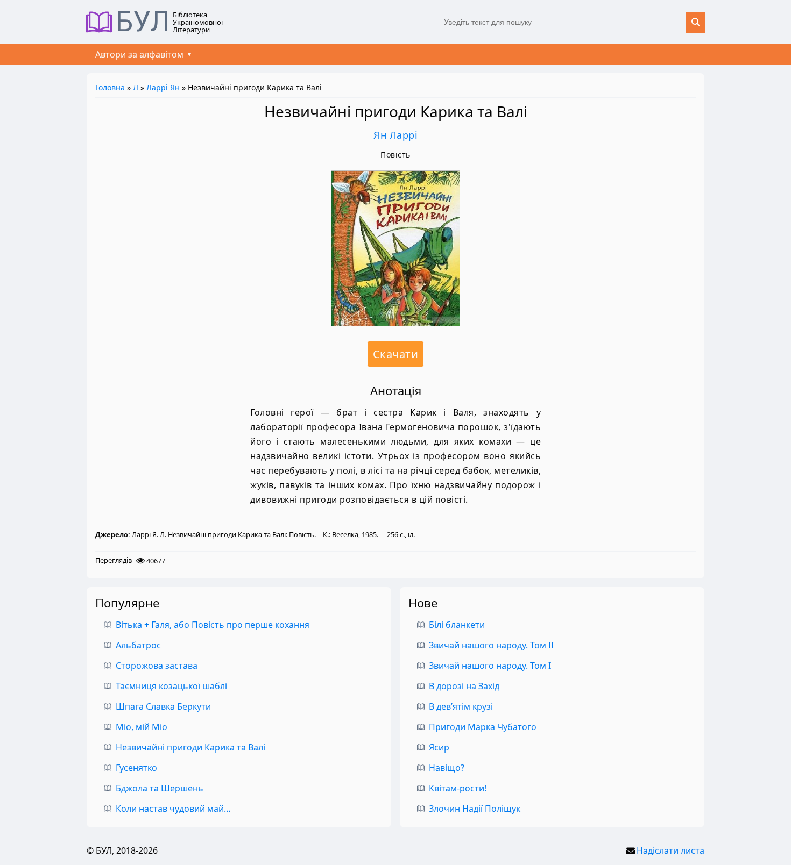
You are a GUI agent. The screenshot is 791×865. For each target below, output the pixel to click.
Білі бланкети (457, 625)
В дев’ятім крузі (461, 706)
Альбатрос (138, 645)
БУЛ (143, 22)
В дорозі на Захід (464, 686)
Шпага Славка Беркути (163, 706)
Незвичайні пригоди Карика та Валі (190, 747)
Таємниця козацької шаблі (171, 686)
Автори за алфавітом (139, 54)
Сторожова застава (156, 665)
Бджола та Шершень (159, 788)
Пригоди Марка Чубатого (482, 727)
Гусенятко (136, 768)
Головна (110, 87)
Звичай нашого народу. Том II (491, 645)
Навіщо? (446, 768)
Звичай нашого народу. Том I (490, 665)
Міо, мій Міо (141, 727)
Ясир (439, 747)
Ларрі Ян (163, 87)
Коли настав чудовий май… (173, 808)
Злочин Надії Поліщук (474, 808)
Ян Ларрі (395, 134)
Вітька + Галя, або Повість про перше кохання (212, 625)
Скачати (396, 354)
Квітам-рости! (457, 788)
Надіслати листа (670, 850)
